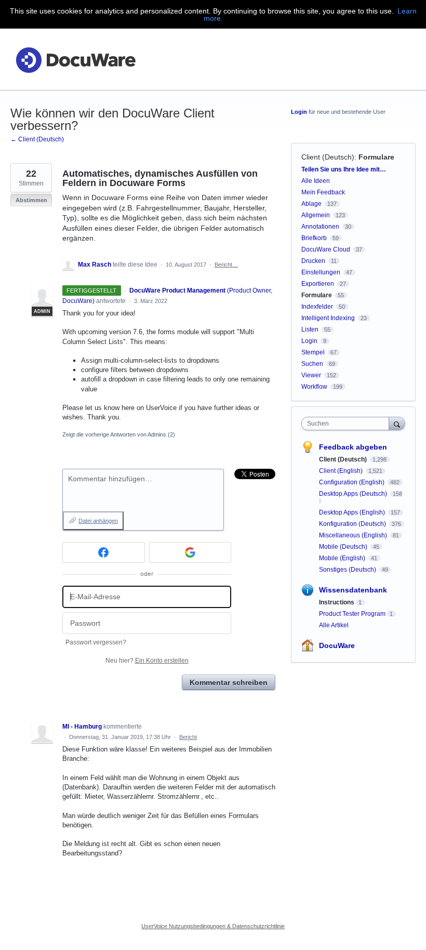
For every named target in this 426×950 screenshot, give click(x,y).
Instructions (336, 602)
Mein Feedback (323, 192)
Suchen (312, 363)
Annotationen (320, 226)
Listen (309, 329)
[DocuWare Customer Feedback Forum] (75, 59)
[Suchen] (397, 423)
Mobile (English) (343, 558)
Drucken (313, 261)
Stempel (313, 352)
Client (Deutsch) (327, 157)
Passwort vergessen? (95, 642)
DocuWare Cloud (325, 249)
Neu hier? (147, 660)
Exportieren (317, 283)
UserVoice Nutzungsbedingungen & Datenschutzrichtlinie (213, 926)
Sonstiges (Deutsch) (348, 569)
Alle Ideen (315, 180)
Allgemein (315, 215)
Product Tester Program (352, 613)
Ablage (311, 203)
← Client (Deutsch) (37, 139)
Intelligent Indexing (328, 318)
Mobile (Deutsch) (344, 546)
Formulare (376, 157)
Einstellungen (320, 272)
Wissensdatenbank (353, 590)
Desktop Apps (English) (353, 512)
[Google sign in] (190, 552)
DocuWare (337, 645)
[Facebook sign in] (103, 552)
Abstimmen (31, 200)
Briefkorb (314, 238)
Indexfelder (317, 306)
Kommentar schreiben (229, 682)
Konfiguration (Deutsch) (353, 523)
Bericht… (226, 264)
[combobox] (348, 423)
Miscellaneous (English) (354, 535)
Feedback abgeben (353, 447)
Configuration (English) (352, 482)
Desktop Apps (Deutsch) (354, 493)
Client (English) (341, 470)
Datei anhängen (98, 521)
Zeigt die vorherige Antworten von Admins (118, 434)
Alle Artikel (334, 625)
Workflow (314, 386)
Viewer (311, 375)
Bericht (188, 737)
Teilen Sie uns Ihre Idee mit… (343, 169)
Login (299, 112)
